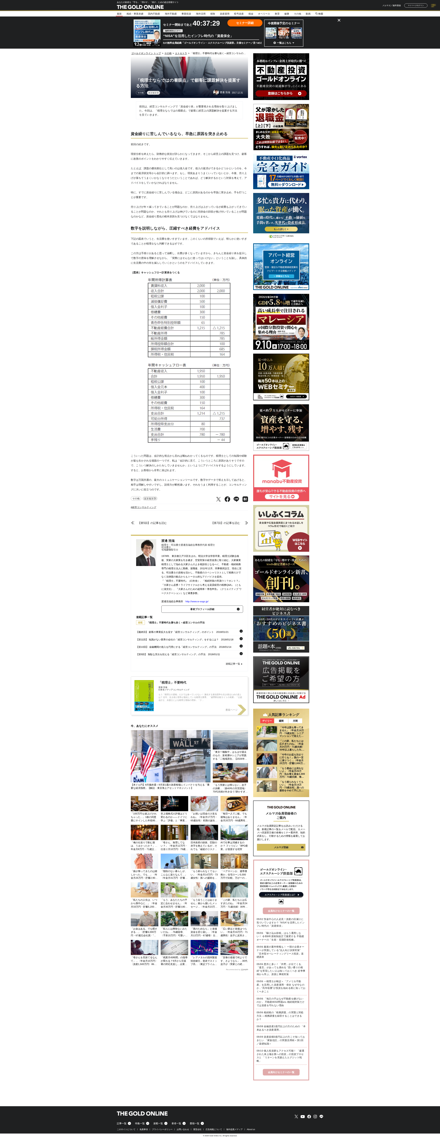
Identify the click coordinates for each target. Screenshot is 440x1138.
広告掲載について (214, 1129)
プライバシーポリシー (162, 1129)
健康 (286, 13)
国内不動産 (154, 13)
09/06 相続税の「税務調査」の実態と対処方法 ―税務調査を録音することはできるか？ (280, 1015)
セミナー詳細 (245, 23)
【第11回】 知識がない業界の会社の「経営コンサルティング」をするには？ (177, 639)
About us (251, 1129)
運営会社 (197, 1129)
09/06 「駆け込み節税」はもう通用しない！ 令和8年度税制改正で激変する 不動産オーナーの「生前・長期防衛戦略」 (280, 936)
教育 (277, 13)
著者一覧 (176, 1123)
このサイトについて (126, 1129)
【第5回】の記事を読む (152, 522)
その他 (297, 13)
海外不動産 (171, 13)
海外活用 (201, 13)
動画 (308, 13)
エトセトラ (153, 93)
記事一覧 (121, 1123)
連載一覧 (158, 1123)
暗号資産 (239, 13)
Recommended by (233, 969)
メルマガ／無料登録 (391, 5)
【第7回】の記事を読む (225, 522)
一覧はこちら (284, 43)
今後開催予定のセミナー (284, 23)
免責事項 (144, 1129)
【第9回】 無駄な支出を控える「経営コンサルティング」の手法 (171, 654)
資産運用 (224, 13)
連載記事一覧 (233, 663)
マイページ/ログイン (416, 5)
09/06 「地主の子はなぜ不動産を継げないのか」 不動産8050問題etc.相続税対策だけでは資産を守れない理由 (281, 1002)
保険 (212, 13)
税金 (251, 13)
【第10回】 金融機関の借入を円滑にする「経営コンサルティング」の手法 (176, 647)
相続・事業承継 (134, 13)
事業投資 (186, 13)
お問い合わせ (183, 1129)
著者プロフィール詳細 (202, 609)
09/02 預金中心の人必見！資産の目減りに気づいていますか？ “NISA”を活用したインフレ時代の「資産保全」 (281, 922)
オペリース (264, 13)
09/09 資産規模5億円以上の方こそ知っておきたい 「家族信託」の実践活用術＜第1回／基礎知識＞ (281, 1040)
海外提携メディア (234, 1129)
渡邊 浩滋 (168, 540)
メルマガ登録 (281, 847)
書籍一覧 (194, 1123)
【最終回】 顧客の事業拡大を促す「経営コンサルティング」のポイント (175, 632)
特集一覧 (140, 1123)
